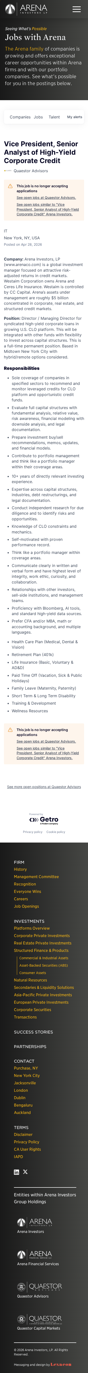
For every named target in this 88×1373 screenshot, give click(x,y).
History (20, 869)
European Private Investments (41, 1002)
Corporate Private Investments (42, 935)
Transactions (25, 1017)
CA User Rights (27, 1149)
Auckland (22, 1112)
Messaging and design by (42, 1365)
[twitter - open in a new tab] (25, 1173)
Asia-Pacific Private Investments (43, 995)
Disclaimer (23, 1134)
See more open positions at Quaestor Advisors (44, 787)
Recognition (25, 884)
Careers (21, 899)
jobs (38, 116)
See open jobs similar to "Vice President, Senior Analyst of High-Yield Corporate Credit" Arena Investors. (48, 209)
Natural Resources (30, 980)
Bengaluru (23, 1105)
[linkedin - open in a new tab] (16, 1173)
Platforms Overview (32, 928)
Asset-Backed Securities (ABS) (43, 965)
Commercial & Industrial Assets (43, 958)
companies (20, 116)
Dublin (19, 1097)
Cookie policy (55, 832)
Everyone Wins (27, 891)
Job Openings (26, 906)
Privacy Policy (26, 1142)
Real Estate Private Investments (42, 943)
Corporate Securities (32, 1009)
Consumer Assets (32, 973)
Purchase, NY (26, 1068)
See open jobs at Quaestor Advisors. (46, 197)
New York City (27, 1075)
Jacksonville (25, 1083)
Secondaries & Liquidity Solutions (44, 987)
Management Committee (36, 876)
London (21, 1090)
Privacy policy (33, 832)
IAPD (18, 1156)
